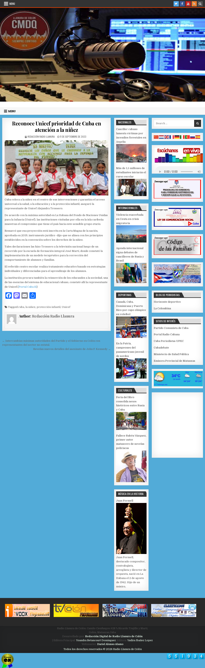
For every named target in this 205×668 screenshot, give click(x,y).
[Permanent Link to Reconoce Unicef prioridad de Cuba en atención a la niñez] (56, 167)
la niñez (30, 306)
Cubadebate (161, 347)
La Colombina (162, 308)
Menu (12, 4)
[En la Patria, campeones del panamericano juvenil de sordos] (131, 377)
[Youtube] (188, 3)
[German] (177, 136)
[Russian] (192, 136)
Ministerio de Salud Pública (171, 354)
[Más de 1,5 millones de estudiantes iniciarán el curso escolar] (131, 195)
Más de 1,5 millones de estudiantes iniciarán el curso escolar (131, 172)
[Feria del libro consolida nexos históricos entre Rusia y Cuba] (131, 429)
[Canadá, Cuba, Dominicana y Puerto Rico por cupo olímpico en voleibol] (131, 337)
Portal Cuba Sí (28, 286)
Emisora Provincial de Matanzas (174, 360)
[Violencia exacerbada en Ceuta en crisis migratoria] (131, 241)
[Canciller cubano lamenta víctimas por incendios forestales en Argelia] (131, 161)
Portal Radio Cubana (167, 334)
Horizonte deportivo (167, 301)
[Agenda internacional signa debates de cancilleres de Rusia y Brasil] (131, 282)
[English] (166, 136)
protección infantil (48, 306)
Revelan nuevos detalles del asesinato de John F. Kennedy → (72, 349)
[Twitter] (176, 3)
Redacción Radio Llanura (41, 136)
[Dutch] (161, 136)
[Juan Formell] (131, 553)
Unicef (66, 306)
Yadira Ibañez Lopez (140, 640)
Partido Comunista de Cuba (171, 327)
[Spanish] (198, 136)
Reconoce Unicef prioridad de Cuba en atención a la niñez (56, 126)
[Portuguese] (187, 136)
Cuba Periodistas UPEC (169, 341)
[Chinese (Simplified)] (156, 136)
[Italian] (182, 136)
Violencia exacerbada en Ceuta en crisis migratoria (129, 219)
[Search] (200, 3)
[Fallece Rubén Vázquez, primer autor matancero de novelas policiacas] (131, 481)
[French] (172, 136)
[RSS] (194, 3)
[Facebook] (182, 3)
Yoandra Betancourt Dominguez (96, 640)
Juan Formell (124, 500)
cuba (21, 306)
